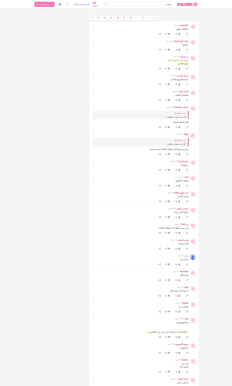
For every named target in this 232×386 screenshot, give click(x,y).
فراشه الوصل (183, 379)
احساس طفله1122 (181, 107)
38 (118, 17)
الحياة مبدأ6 (184, 91)
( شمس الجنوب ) (182, 208)
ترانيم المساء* (183, 161)
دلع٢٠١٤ (185, 318)
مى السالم (184, 56)
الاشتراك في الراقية (81, 4)
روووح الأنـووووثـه (181, 344)
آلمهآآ (186, 134)
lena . (186, 177)
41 (98, 17)
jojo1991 (185, 25)
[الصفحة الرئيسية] (187, 4)
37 (124, 17)
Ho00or (185, 360)
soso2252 (184, 271)
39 (111, 17)
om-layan (178, 113)
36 (131, 17)
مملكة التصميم (183, 75)
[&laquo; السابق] (153, 17)
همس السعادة (183, 240)
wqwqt (185, 303)
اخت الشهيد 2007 (182, 192)
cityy (186, 287)
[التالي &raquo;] (92, 17)
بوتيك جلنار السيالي (181, 41)
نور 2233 (185, 224)
